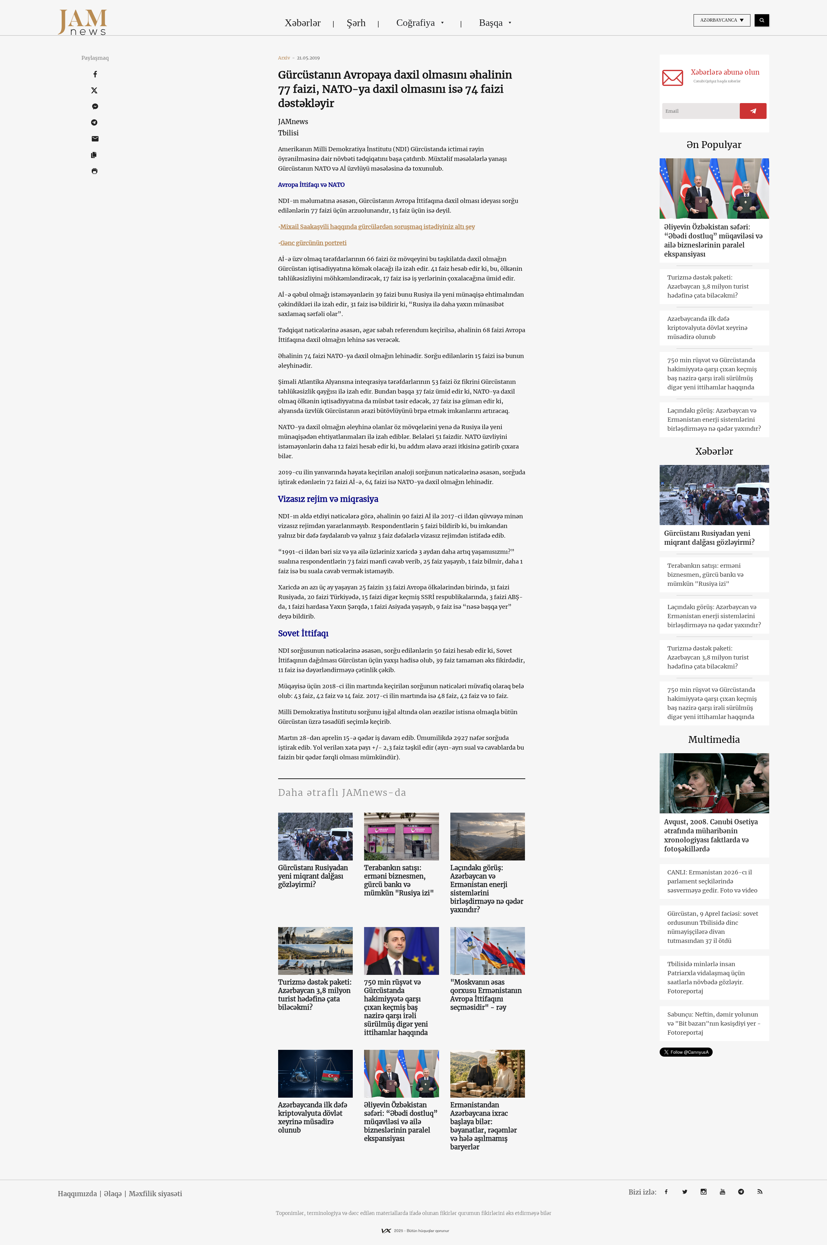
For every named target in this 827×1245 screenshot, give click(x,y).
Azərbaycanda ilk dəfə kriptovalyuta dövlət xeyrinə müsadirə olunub (312, 1117)
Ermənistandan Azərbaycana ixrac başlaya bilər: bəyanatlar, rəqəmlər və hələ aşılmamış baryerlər (483, 1126)
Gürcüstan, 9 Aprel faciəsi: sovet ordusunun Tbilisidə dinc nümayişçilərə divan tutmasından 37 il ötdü (712, 927)
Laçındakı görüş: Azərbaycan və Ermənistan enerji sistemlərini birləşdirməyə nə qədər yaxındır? (486, 889)
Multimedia (714, 739)
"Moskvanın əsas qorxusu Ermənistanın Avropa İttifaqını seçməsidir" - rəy (486, 994)
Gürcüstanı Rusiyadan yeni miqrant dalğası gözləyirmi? (313, 876)
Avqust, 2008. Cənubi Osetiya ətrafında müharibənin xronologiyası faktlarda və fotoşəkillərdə (711, 835)
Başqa (491, 22)
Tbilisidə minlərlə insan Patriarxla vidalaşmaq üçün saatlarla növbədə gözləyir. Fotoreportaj (706, 977)
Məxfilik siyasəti (155, 1194)
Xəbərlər (303, 22)
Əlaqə (113, 1194)
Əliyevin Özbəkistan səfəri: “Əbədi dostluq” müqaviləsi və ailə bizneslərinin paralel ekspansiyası (401, 1122)
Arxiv (286, 58)
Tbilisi (288, 133)
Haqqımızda (77, 1194)
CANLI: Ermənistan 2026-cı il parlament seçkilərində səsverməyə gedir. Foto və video (712, 881)
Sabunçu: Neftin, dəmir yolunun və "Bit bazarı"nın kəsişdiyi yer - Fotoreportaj (714, 1023)
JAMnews (293, 122)
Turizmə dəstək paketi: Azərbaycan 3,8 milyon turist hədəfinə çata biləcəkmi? (315, 994)
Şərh (356, 22)
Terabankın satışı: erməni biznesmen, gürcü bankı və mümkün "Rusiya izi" (399, 880)
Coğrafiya (415, 22)
